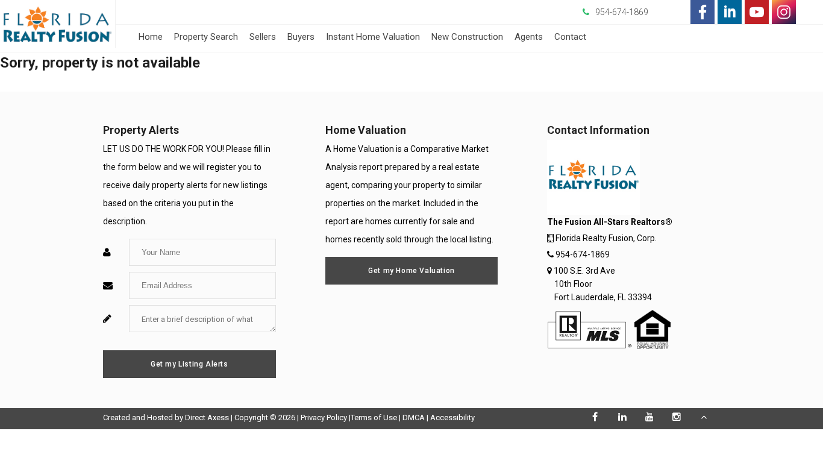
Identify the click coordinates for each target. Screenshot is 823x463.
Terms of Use (374, 417)
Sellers (262, 36)
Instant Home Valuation (373, 36)
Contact (570, 36)
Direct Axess (207, 417)
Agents (529, 36)
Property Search (206, 36)
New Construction (467, 36)
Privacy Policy (324, 417)
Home (151, 36)
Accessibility (452, 417)
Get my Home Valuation (411, 270)
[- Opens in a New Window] (702, 12)
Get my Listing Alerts (189, 364)
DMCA (413, 417)
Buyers (300, 36)
